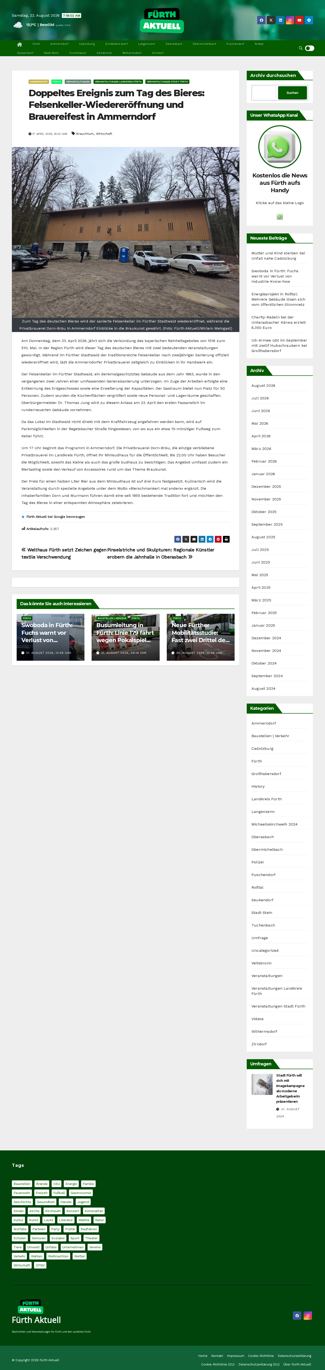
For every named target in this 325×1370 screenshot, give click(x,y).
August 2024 (263, 688)
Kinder (19, 1211)
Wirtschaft (104, 134)
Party (55, 1229)
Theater (91, 1238)
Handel (66, 1202)
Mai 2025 (259, 575)
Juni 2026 (260, 410)
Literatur (66, 1220)
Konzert (72, 1211)
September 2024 (267, 676)
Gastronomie (81, 1193)
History (258, 786)
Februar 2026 (264, 461)
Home (202, 1356)
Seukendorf (25, 53)
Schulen (20, 1238)
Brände (42, 1184)
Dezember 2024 (266, 638)
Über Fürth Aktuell (297, 1364)
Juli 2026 (260, 398)
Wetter (79, 1256)
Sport (74, 1238)
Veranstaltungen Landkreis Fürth (118, 81)
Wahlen (36, 1256)
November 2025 (266, 499)
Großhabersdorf (116, 43)
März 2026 (261, 448)
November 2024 (266, 650)
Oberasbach (174, 43)
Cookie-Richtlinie (261, 1356)
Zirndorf (158, 53)
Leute (48, 1220)
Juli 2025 (260, 549)
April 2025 (261, 587)
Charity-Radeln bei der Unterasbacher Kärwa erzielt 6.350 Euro (278, 322)
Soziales (58, 1238)
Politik (70, 1229)
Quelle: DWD (63, 25)
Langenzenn (146, 43)
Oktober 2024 (264, 663)
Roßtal (259, 43)
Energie (71, 1184)
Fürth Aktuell (36, 1319)
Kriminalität (94, 1211)
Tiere (18, 1247)
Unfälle (51, 1247)
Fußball (59, 1193)
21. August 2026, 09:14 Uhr (124, 653)
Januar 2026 (263, 474)
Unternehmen (73, 1247)
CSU (56, 1184)
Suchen (292, 93)
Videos (257, 1019)
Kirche (34, 1211)
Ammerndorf (59, 43)
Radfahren (89, 1229)
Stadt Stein (51, 53)
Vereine (95, 1247)
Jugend (83, 1202)
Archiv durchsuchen (273, 75)
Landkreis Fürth (266, 799)
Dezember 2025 (266, 486)
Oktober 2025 (263, 511)
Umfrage (259, 938)
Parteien (38, 1229)
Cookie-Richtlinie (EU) (218, 1364)
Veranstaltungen (78, 81)
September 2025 (267, 524)
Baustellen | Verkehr (112, 618)
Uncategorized (265, 950)
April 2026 (261, 436)
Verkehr (19, 1256)
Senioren (39, 1238)
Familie (88, 1184)
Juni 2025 (260, 562)
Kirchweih (53, 1211)
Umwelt (33, 1247)
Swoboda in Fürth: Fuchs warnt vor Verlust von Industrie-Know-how (275, 276)
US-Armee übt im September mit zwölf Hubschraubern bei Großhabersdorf (279, 345)
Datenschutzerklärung (294, 1356)
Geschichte (22, 1202)
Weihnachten (58, 1256)
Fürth (36, 43)
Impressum (235, 1356)
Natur (99, 1220)
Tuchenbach (77, 53)
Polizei (257, 862)
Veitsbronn (104, 53)
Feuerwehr (22, 1193)
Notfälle (20, 1229)
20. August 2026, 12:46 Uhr (199, 653)
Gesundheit (46, 1202)
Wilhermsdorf (132, 53)
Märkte (84, 1220)
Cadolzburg (87, 43)
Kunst (33, 1220)
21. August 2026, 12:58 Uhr (48, 653)
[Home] (19, 44)
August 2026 (263, 385)
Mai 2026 (259, 423)
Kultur (18, 1220)
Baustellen (22, 1184)
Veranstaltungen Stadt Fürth (167, 81)
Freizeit (42, 1193)
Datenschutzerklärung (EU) (259, 1364)
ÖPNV (40, 1265)
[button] (301, 48)
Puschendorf (235, 43)
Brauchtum (85, 134)
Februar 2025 (264, 612)
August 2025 (263, 537)
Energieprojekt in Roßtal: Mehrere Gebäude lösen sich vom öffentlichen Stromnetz (278, 299)
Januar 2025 (263, 625)
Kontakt (217, 1356)
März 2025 (261, 600)
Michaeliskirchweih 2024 (274, 824)
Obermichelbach (204, 43)
